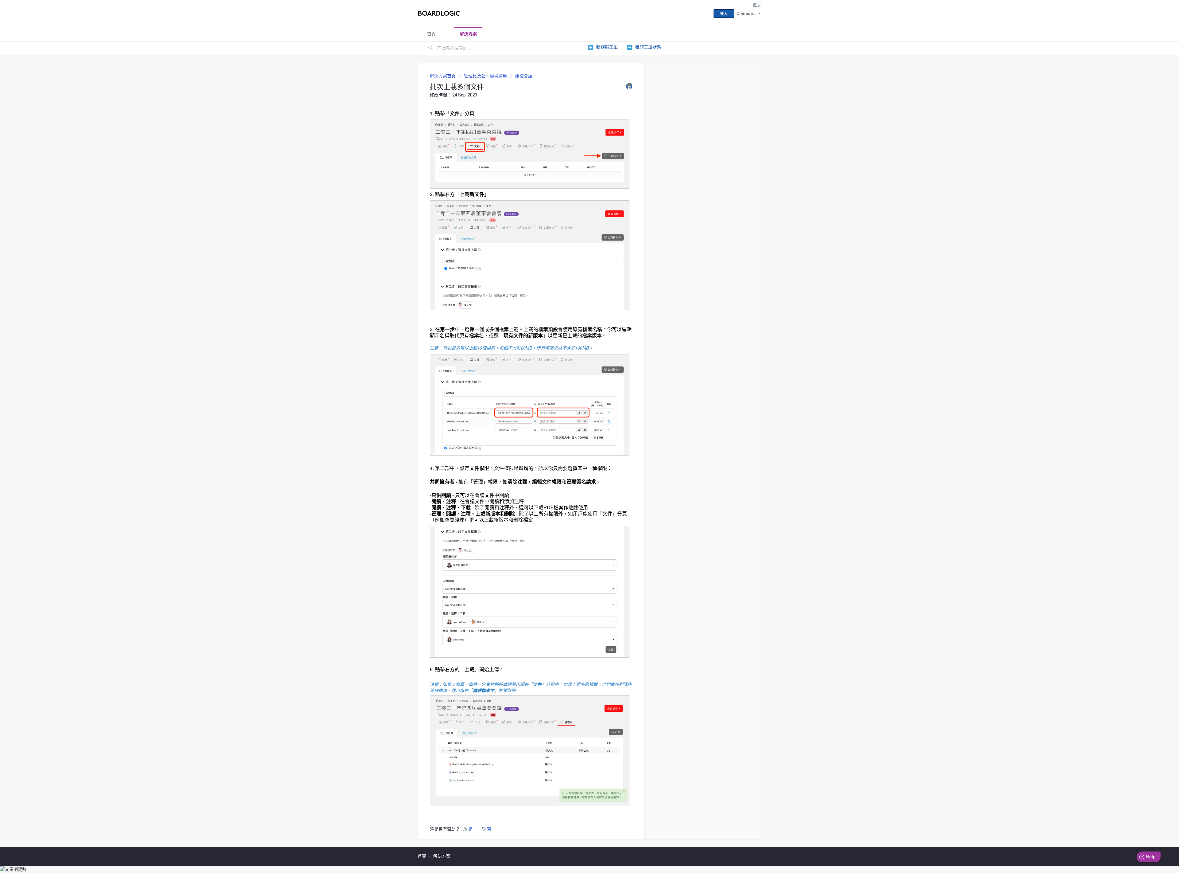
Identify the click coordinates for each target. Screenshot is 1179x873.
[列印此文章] (629, 86)
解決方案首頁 (443, 75)
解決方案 (468, 34)
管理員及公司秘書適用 (485, 75)
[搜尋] (430, 48)
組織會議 (523, 75)
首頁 (431, 34)
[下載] (578, 366)
